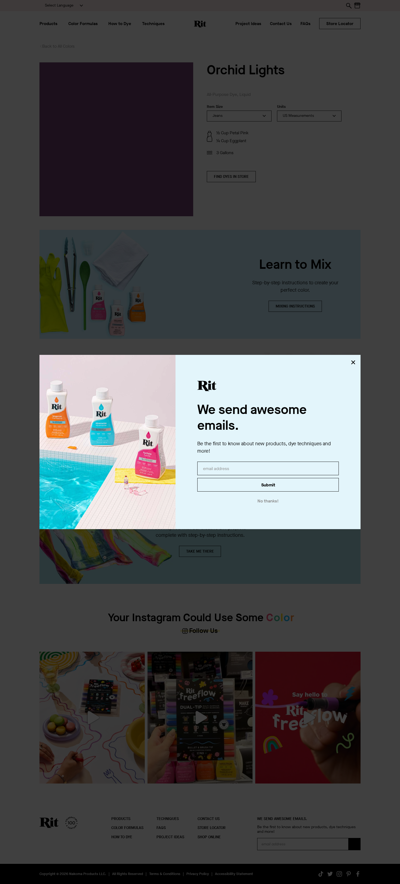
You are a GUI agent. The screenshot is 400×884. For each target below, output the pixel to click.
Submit (268, 485)
